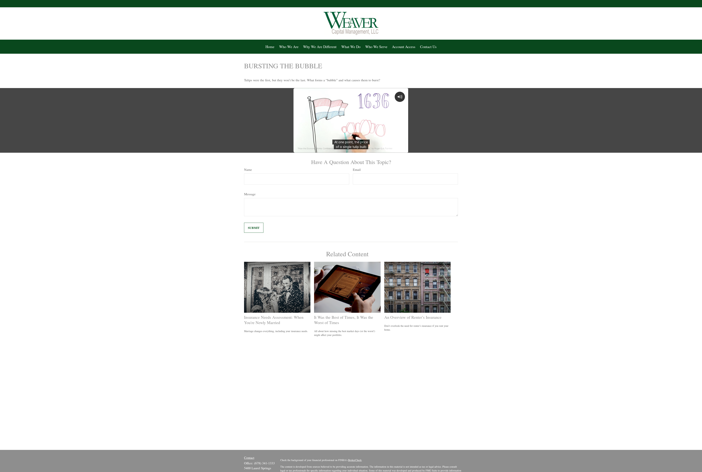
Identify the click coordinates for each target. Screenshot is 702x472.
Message (250, 194)
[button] (270, 47)
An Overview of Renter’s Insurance (412, 317)
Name (248, 169)
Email (357, 169)
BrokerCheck (355, 460)
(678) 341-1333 (264, 463)
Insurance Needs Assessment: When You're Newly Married (273, 320)
